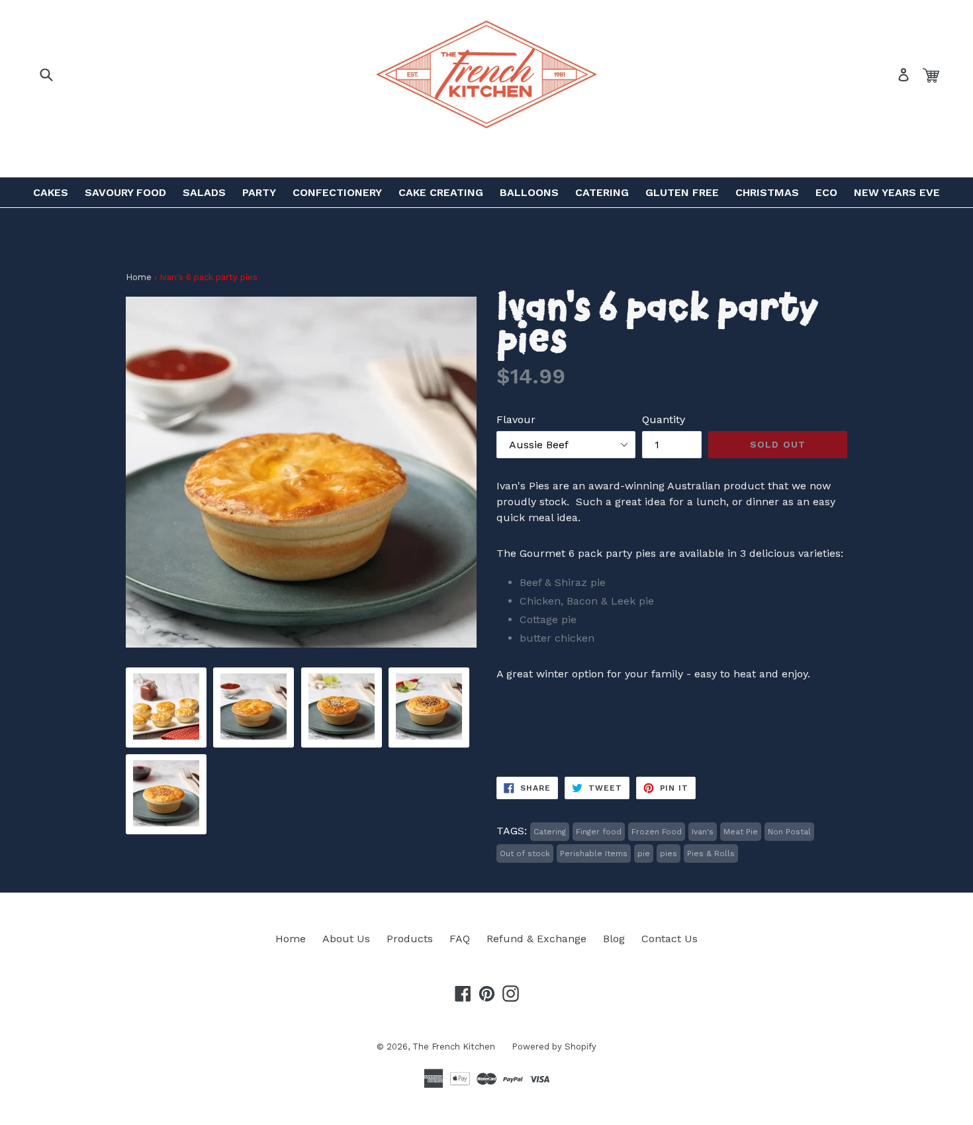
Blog (614, 938)
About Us (346, 938)
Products (410, 938)
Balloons (529, 192)
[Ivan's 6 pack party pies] (166, 736)
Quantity (663, 419)
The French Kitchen (453, 1047)
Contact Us (669, 938)
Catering (602, 192)
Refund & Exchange (536, 938)
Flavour (515, 419)
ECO (826, 192)
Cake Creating (440, 192)
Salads (204, 192)
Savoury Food (125, 192)
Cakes (50, 192)
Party (259, 192)
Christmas (767, 192)
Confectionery (337, 192)
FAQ (459, 938)
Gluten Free (682, 192)
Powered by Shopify (554, 1047)
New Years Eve (897, 192)
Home (139, 277)
